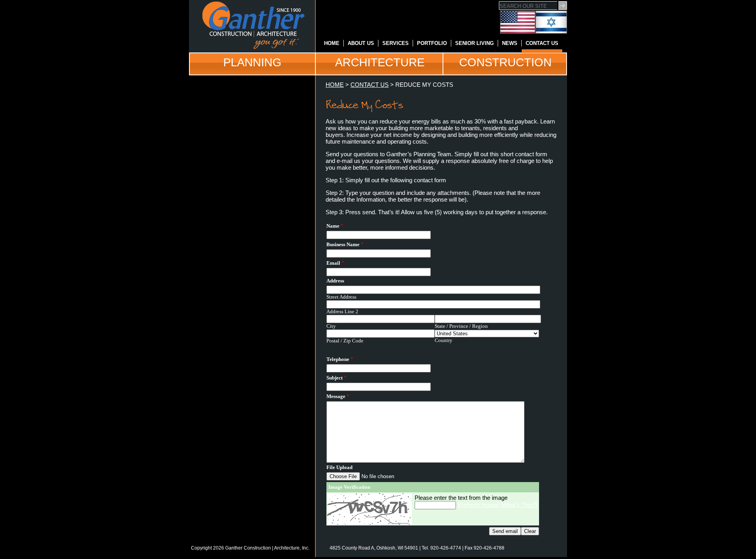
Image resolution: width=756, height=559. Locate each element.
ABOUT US (361, 43)
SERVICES (395, 43)
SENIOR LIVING (474, 43)
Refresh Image (478, 504)
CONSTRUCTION (505, 62)
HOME (331, 43)
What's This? (519, 504)
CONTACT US (542, 43)
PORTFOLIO (432, 43)
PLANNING (252, 62)
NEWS (509, 43)
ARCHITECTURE (379, 62)
